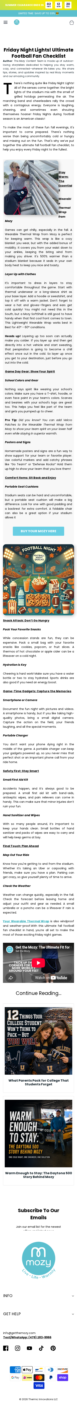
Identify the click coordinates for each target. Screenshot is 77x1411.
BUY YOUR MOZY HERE (38, 531)
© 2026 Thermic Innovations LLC (38, 1399)
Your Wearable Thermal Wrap (26, 921)
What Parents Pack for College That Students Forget (38, 1082)
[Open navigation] (5, 22)
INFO (7, 1295)
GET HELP (12, 1314)
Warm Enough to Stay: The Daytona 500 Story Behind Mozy (38, 1175)
